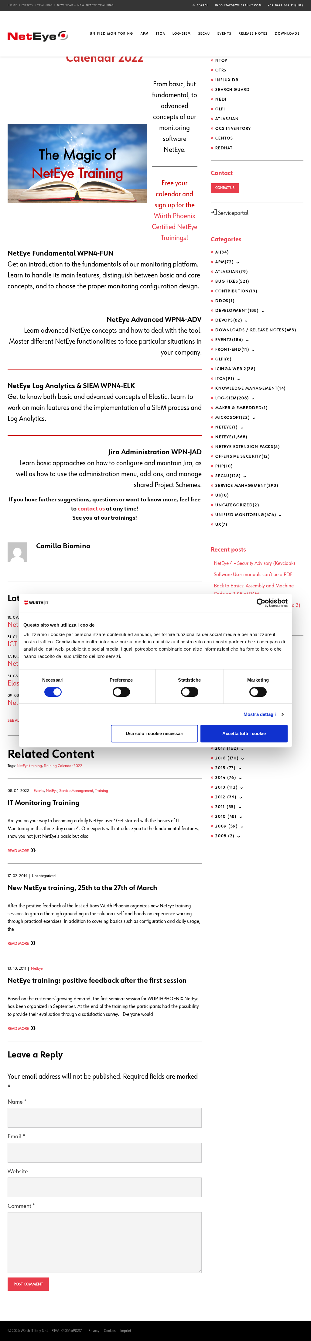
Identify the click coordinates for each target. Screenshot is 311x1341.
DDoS (225, 301)
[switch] (121, 692)
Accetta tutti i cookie (244, 733)
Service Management (76, 791)
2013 (226, 787)
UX (221, 524)
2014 (225, 777)
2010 (226, 816)
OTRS (221, 70)
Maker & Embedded (241, 408)
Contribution (236, 291)
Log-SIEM (182, 33)
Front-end (232, 349)
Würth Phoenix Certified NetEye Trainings (174, 227)
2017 (226, 748)
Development (237, 310)
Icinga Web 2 (235, 369)
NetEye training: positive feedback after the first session (97, 980)
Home (12, 5)
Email (16, 1136)
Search (202, 5)
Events (27, 5)
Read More (18, 851)
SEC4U (204, 33)
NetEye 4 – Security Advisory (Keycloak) (254, 563)
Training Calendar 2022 (63, 766)
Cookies (110, 1331)
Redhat (223, 148)
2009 (226, 826)
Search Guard (232, 90)
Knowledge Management (250, 388)
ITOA (160, 33)
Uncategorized (237, 505)
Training (45, 5)
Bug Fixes (232, 281)
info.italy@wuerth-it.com (238, 5)
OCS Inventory (233, 128)
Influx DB (226, 80)
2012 (226, 797)
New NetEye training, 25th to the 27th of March (82, 888)
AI (222, 252)
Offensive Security (242, 456)
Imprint (125, 1331)
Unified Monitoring (111, 33)
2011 (225, 807)
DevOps (228, 320)
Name (17, 1102)
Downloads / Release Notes (255, 330)
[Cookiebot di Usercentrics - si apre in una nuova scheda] (261, 602)
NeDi (221, 99)
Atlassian (227, 119)
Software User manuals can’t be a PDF (253, 574)
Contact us (224, 188)
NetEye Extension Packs (247, 447)
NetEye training (29, 766)
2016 (227, 758)
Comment (21, 1206)
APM (145, 33)
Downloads (287, 33)
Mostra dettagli (260, 714)
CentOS (224, 138)
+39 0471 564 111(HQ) (285, 5)
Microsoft (232, 417)
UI (222, 495)
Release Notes (253, 33)
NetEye (51, 791)
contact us (91, 509)
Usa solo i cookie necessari (154, 733)
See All (14, 720)
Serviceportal (232, 213)
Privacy (93, 1331)
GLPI (220, 109)
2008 (225, 836)
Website (18, 1171)
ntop (221, 60)
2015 (225, 768)
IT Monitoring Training (44, 802)
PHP (224, 466)
